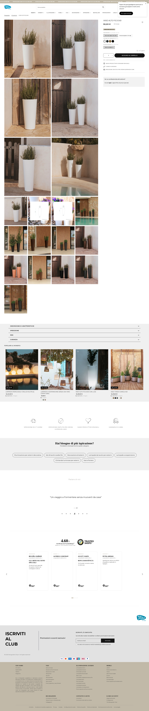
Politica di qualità (81, 707)
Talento (17, 671)
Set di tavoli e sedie (111, 673)
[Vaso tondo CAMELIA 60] (127, 369)
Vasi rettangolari (50, 679)
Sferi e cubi (79, 675)
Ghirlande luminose (81, 671)
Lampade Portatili (80, 683)
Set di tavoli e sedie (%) (54, 455)
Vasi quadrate (49, 677)
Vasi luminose (49, 667)
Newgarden (7, 15)
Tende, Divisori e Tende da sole (53, 700)
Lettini (108, 667)
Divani (108, 675)
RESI (11, 335)
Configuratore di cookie (69, 707)
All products (14, 15)
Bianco (104, 41)
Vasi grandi (48, 673)
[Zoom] (47, 23)
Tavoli (108, 671)
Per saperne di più (126, 13)
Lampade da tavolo (81, 669)
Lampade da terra (80, 667)
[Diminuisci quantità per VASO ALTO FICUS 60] (104, 55)
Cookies (60, 707)
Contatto (31, 707)
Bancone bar (110, 677)
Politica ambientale (92, 707)
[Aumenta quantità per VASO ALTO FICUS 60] (112, 55)
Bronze (110, 41)
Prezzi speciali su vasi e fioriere (53, 683)
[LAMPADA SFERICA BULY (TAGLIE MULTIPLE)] (22, 369)
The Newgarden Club (112, 702)
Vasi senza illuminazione (52, 669)
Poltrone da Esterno (111, 669)
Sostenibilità (19, 669)
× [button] (145, 4)
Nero (113, 41)
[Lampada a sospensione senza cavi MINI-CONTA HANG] (57, 369)
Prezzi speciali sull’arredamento (114, 681)
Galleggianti (49, 702)
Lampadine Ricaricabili (82, 673)
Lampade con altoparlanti (82, 687)
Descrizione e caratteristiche (22, 326)
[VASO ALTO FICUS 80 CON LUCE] (92, 369)
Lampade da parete (81, 685)
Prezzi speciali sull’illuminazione (84, 689)
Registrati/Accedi (111, 698)
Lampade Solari (80, 679)
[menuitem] (33, 12)
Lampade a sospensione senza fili (84, 677)
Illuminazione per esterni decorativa (27, 455)
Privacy (55, 707)
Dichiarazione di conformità (105, 707)
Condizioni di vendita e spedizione (43, 707)
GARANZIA (14, 339)
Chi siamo (18, 667)
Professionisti (110, 700)
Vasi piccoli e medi (50, 671)
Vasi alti (48, 675)
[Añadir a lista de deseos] (142, 22)
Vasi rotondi (49, 681)
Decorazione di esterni (75, 455)
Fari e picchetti (79, 681)
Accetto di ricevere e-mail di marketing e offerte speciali (94, 644)
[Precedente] (6, 574)
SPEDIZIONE (14, 330)
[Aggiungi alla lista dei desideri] (7, 351)
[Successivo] (142, 574)
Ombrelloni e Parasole (51, 698)
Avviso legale (117, 707)
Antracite (107, 41)
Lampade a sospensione (125, 455)
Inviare (108, 640)
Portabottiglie (110, 679)
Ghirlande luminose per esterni (67, 460)
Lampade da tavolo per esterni (100, 455)
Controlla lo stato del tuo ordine (84, 700)
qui (110, 83)
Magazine (18, 673)
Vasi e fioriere (88, 460)
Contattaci (79, 698)
